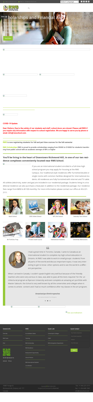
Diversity (5, 333)
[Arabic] (41, 2)
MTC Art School (58, 216)
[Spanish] (55, 2)
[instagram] (84, 2)
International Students (58, 239)
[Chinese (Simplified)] (44, 2)
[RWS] (13, 7)
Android (5, 361)
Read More (8, 38)
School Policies (29, 357)
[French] (46, 2)
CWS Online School (35, 216)
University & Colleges (53, 333)
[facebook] (81, 2)
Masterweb (56, 388)
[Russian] (52, 2)
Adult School (13, 216)
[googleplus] (86, 2)
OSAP (49, 338)
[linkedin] (89, 2)
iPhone (10, 361)
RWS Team (5, 338)
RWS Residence (29, 348)
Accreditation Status (30, 333)
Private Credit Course (35, 239)
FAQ (4, 343)
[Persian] (49, 2)
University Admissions (80, 239)
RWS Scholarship (29, 343)
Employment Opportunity (32, 353)
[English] (58, 2)
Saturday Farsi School (80, 216)
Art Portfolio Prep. (13, 239)
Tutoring (27, 338)
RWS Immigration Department (55, 343)
